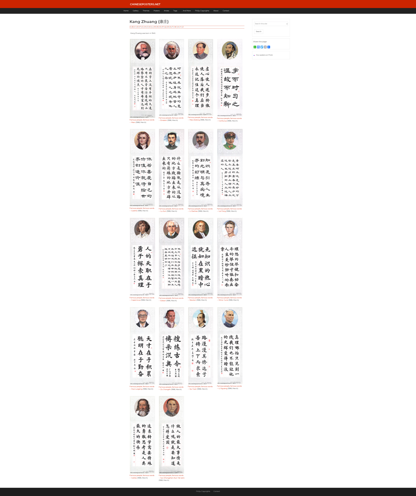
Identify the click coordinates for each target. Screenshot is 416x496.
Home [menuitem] (126, 11)
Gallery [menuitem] (135, 11)
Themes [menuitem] (146, 11)
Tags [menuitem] (175, 11)
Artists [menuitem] (166, 11)
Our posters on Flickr (264, 55)
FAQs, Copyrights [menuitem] (202, 11)
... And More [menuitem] (186, 11)
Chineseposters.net (145, 4)
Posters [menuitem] (157, 11)
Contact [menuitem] (226, 11)
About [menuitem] (215, 11)
